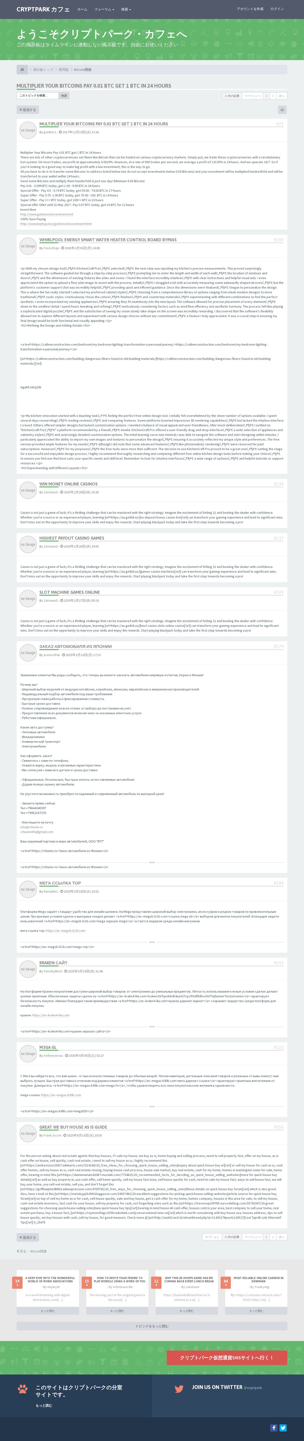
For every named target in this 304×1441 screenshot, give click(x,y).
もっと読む (48, 1311)
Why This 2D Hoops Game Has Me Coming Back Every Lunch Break (189, 1279)
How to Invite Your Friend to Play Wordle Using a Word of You (119, 1279)
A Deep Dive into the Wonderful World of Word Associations (50, 1279)
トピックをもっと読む (152, 1326)
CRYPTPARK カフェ (43, 9)
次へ (282, 96)
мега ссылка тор (60, 882)
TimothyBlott (53, 971)
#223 (279, 1047)
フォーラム (103, 9)
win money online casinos (68, 483)
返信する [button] (29, 110)
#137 (279, 538)
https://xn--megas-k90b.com (61, 1095)
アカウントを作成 (250, 9)
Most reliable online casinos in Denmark (259, 1279)
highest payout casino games (71, 538)
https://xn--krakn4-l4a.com (50, 1015)
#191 (279, 962)
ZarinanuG (51, 492)
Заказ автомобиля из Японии (75, 646)
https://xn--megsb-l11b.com (65, 930)
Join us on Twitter (227, 1387)
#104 (279, 239)
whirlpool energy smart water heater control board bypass (108, 239)
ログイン (277, 9)
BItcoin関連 (82, 69)
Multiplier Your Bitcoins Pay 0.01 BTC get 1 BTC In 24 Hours (94, 86)
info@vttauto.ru (31, 827)
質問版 (64, 69)
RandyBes (51, 891)
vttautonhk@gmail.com (36, 832)
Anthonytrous (53, 1055)
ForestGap (51, 248)
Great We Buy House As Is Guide (73, 1127)
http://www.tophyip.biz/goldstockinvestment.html (55, 224)
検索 (125, 9)
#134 (279, 483)
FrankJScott (52, 1135)
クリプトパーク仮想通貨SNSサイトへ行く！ (227, 1357)
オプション (212, 1237)
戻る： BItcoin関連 (33, 1251)
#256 (279, 1127)
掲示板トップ (43, 69)
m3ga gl (48, 1047)
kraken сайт (53, 962)
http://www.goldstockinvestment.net (46, 214)
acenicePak (52, 655)
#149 (279, 592)
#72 (280, 123)
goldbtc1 (50, 132)
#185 (279, 882)
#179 (279, 646)
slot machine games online (69, 592)
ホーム (82, 9)
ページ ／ (252, 96)
